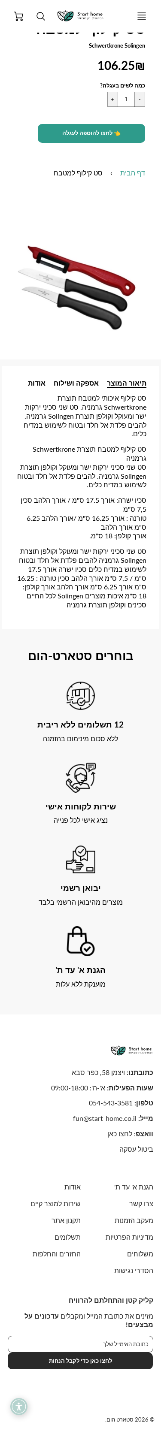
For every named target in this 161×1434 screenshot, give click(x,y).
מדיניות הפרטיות (129, 1237)
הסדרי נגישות (133, 1270)
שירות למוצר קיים (55, 1203)
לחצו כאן (119, 1133)
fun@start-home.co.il (105, 1118)
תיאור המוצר (126, 383)
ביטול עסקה (136, 1149)
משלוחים (140, 1254)
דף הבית (132, 173)
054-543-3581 (111, 1103)
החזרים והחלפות (56, 1254)
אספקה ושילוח (76, 383)
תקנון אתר (66, 1220)
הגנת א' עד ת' (133, 1187)
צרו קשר (141, 1203)
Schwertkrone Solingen (117, 45)
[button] (91, 133)
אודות (37, 383)
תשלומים (67, 1237)
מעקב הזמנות (134, 1220)
